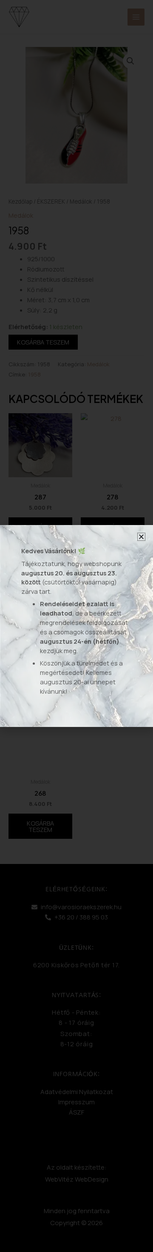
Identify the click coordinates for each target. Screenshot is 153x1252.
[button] (141, 537)
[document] (76, 626)
